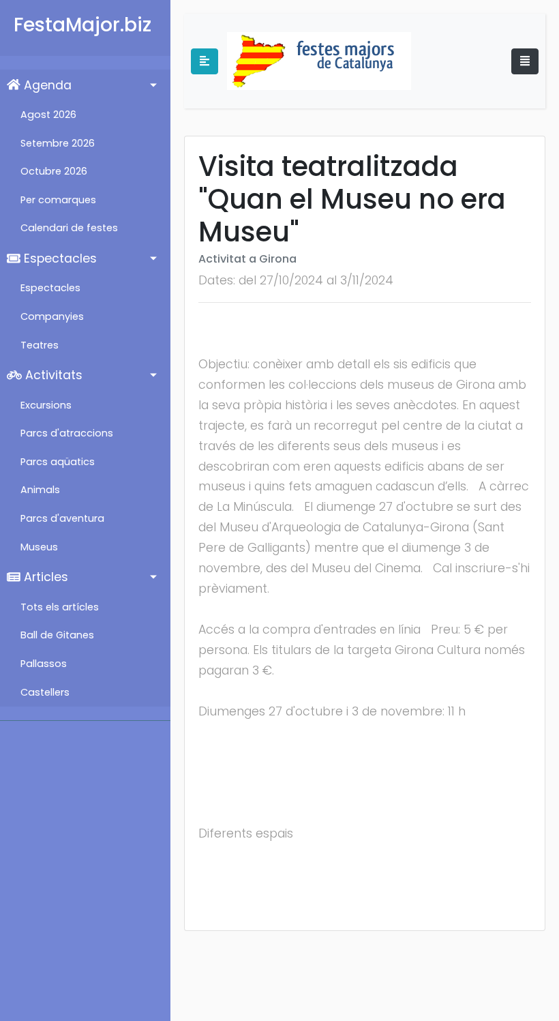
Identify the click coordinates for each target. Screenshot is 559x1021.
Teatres (39, 345)
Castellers (45, 692)
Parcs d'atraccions (66, 433)
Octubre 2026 (53, 171)
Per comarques (58, 200)
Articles (44, 577)
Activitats (52, 375)
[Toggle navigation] (525, 61)
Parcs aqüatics (57, 462)
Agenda (46, 85)
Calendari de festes (69, 228)
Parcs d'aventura (62, 518)
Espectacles (58, 258)
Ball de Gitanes (57, 635)
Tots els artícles (59, 607)
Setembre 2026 (57, 143)
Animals (40, 490)
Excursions (46, 405)
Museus (39, 547)
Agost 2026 (48, 114)
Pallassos (43, 663)
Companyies (52, 316)
